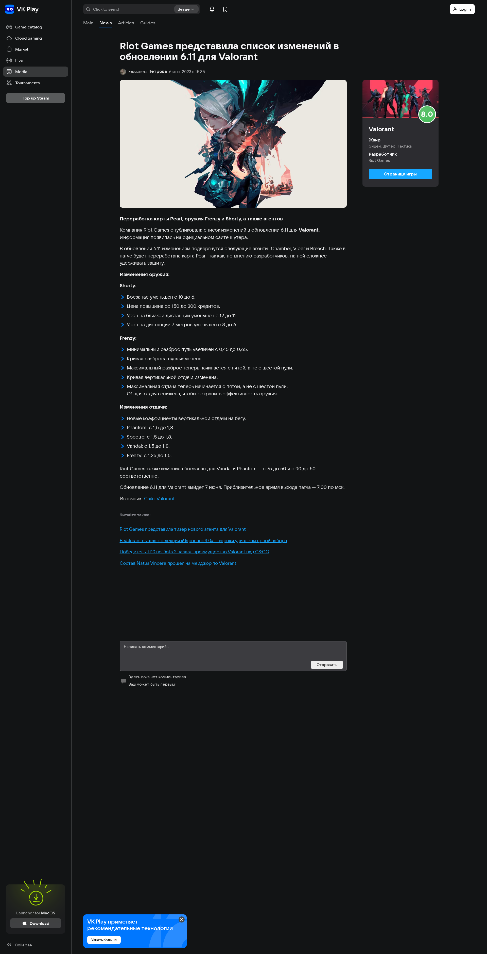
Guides (147, 23)
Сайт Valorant (159, 498)
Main (88, 23)
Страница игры (400, 173)
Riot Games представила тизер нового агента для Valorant (183, 529)
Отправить (327, 664)
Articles (126, 23)
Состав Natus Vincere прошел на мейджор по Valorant (178, 563)
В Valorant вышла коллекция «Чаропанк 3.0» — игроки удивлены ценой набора (203, 540)
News (105, 23)
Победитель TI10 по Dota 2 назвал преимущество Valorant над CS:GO (194, 552)
